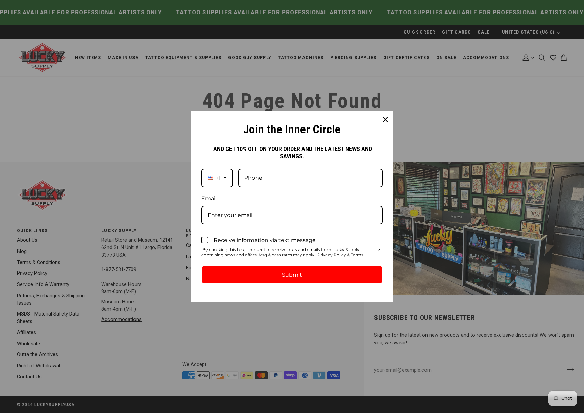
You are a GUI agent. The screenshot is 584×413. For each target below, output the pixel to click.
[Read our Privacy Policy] (378, 250)
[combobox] (217, 178)
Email (209, 198)
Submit (292, 274)
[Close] (385, 119)
